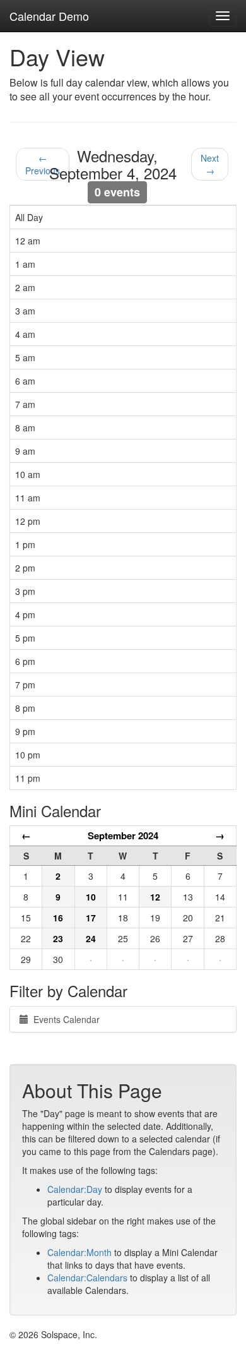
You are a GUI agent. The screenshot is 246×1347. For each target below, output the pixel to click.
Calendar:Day (74, 1189)
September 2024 (123, 835)
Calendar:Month (79, 1252)
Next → (210, 164)
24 (91, 938)
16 (58, 917)
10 (91, 896)
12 (155, 896)
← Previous (42, 164)
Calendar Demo (49, 16)
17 (91, 917)
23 (58, 938)
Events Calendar (64, 1019)
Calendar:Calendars (87, 1277)
